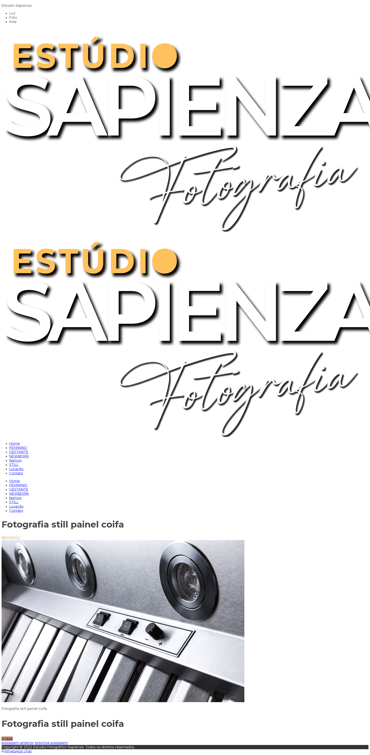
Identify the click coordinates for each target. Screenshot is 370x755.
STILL (13, 502)
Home (14, 481)
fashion (15, 498)
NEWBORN (19, 494)
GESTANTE (18, 489)
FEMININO (18, 485)
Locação (16, 506)
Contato (16, 511)
